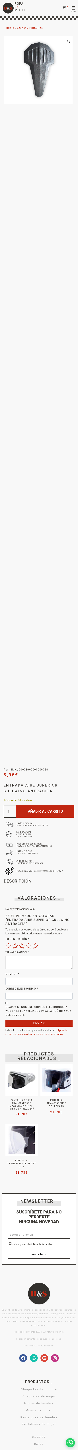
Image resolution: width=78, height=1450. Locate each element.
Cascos (21, 28)
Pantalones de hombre (39, 1417)
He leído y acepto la (31, 1245)
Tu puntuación (17, 939)
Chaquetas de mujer (39, 1396)
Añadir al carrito (45, 811)
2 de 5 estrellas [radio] (15, 946)
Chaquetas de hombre (39, 1389)
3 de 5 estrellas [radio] (22, 946)
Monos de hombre (39, 1403)
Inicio (10, 28)
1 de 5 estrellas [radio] (8, 946)
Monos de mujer (39, 1410)
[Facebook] (23, 1358)
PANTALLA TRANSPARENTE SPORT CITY (21, 1163)
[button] (68, 41)
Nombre (12, 974)
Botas (39, 1444)
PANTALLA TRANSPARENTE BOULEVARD (56, 1103)
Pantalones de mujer (39, 1424)
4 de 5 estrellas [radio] (29, 946)
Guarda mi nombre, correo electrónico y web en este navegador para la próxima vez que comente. (38, 1011)
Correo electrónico (21, 988)
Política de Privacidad (41, 1244)
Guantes (39, 1437)
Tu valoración (17, 952)
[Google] (44, 1358)
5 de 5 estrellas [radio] (35, 946)
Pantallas (36, 28)
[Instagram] (55, 1358)
